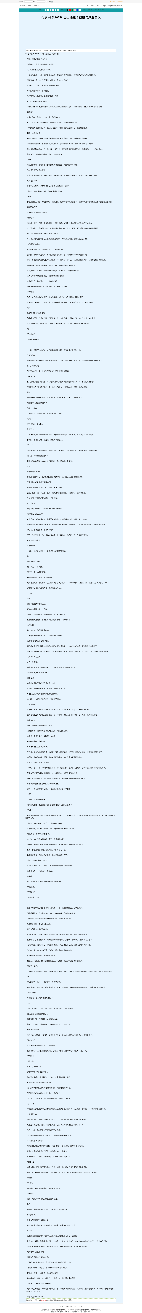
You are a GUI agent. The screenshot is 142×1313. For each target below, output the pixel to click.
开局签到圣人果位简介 (32, 6)
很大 (103, 10)
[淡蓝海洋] (45, 10)
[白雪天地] (55, 10)
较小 (92, 10)
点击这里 (84, 1312)
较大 (99, 10)
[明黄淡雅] (48, 10)
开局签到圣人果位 (94, 6)
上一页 (86, 6)
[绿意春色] (58, 10)
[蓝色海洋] (77, 10)
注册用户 (112, 1)
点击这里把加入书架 (61, 1310)
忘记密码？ (120, 1)
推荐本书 (113, 6)
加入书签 (107, 6)
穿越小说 (22, 6)
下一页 (102, 6)
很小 (89, 10)
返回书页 (119, 6)
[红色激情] (70, 10)
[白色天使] (80, 10)
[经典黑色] (68, 10)
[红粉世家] (53, 10)
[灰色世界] (50, 10)
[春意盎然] (72, 10)
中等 (96, 10)
